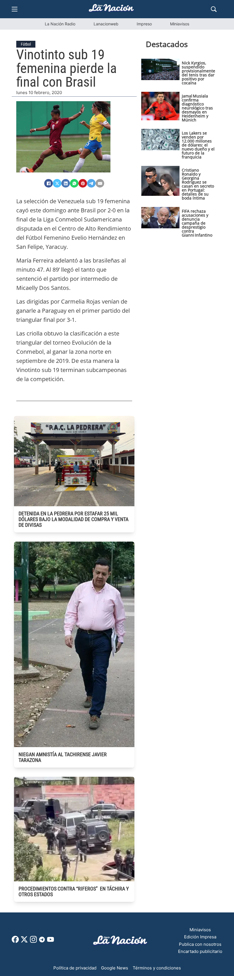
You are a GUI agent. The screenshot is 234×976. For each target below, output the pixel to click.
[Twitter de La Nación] (24, 941)
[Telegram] (91, 183)
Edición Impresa (200, 937)
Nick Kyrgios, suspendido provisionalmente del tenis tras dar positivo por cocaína (198, 73)
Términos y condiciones (157, 968)
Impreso (144, 23)
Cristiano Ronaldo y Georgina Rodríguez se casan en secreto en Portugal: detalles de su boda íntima (198, 184)
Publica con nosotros (200, 944)
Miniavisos (179, 23)
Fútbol (26, 44)
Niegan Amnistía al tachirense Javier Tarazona (63, 757)
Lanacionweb (106, 23)
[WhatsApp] (74, 183)
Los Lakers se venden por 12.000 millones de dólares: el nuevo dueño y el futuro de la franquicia (198, 145)
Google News (114, 968)
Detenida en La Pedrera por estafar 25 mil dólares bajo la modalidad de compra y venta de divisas (73, 519)
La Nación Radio (60, 23)
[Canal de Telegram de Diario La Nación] (42, 941)
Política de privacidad (74, 968)
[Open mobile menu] (14, 9)
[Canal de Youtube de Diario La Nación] (50, 941)
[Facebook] (48, 183)
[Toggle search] (213, 9)
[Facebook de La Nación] (15, 941)
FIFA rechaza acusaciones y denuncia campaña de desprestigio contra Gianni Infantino (197, 223)
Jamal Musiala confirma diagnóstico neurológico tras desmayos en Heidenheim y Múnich (197, 108)
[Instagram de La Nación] (33, 941)
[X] (57, 183)
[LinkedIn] (65, 183)
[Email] (100, 183)
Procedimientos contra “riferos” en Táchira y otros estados (74, 891)
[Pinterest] (82, 183)
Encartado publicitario (200, 951)
